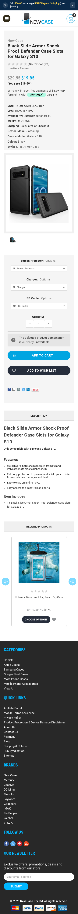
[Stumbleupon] (26, 843)
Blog (6, 741)
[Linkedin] (28, 389)
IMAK (7, 808)
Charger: (39, 279)
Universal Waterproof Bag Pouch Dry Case (39, 597)
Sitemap (9, 755)
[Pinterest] (35, 390)
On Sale (8, 660)
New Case (10, 775)
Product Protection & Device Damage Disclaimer (34, 722)
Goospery (10, 804)
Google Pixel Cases (16, 674)
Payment (9, 736)
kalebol (8, 818)
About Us (10, 727)
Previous (5, 582)
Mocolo (9, 794)
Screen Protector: (38, 260)
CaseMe (9, 785)
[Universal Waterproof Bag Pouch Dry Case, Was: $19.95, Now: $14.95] (39, 562)
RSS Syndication (14, 751)
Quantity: (38, 317)
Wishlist (54, 619)
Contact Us (11, 732)
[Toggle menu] (6, 18)
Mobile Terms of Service (19, 713)
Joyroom (9, 799)
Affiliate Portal (13, 708)
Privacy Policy (12, 717)
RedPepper (10, 813)
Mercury (9, 780)
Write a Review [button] (19, 68)
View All (9, 688)
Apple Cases (12, 665)
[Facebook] (9, 389)
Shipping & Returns (15, 746)
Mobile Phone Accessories (21, 684)
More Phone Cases (16, 679)
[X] (23, 389)
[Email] (13, 389)
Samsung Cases (14, 669)
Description (39, 415)
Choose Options (36, 619)
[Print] (18, 389)
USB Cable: (38, 298)
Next (72, 582)
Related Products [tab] (39, 526)
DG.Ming (9, 789)
